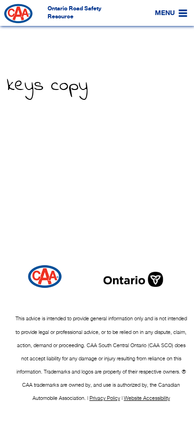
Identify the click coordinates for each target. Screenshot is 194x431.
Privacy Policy (104, 398)
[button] (165, 13)
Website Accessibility (147, 398)
